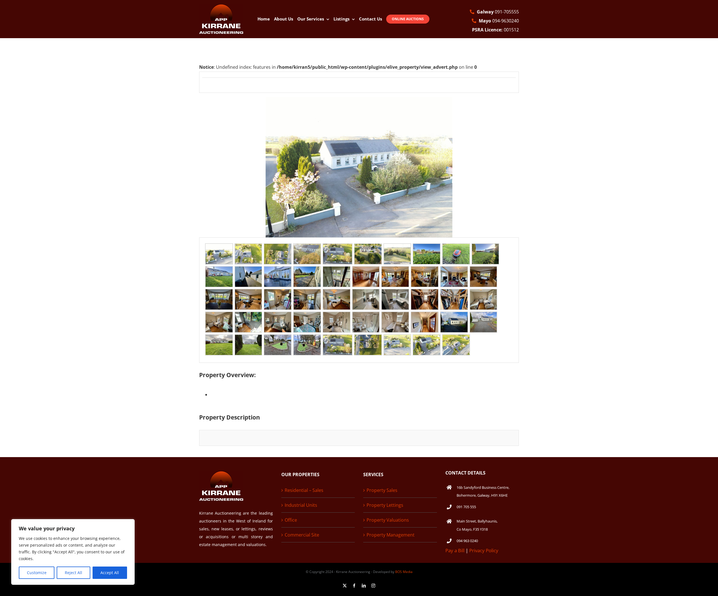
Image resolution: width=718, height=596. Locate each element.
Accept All (109, 572)
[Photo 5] (337, 248)
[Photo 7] (397, 248)
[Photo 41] (219, 339)
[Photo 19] (454, 271)
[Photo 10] (485, 248)
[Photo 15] (336, 271)
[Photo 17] (395, 271)
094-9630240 (499, 21)
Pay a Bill (454, 550)
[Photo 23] (277, 294)
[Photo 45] (337, 339)
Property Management (391, 535)
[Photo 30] (483, 294)
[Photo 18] (424, 271)
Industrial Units (301, 505)
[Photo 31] (219, 316)
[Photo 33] (277, 316)
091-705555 (498, 12)
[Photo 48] (426, 339)
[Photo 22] (248, 294)
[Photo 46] (368, 339)
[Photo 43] (277, 339)
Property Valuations (388, 520)
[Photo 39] (454, 316)
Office (291, 520)
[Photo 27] (395, 294)
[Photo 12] (248, 271)
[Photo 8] (426, 248)
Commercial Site (302, 535)
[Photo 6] (368, 248)
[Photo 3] (277, 248)
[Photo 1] (219, 248)
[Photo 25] (336, 294)
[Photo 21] (219, 294)
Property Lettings (385, 505)
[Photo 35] (336, 316)
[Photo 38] (424, 316)
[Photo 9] (456, 248)
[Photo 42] (248, 339)
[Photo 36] (366, 316)
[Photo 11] (219, 271)
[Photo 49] (456, 339)
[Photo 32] (248, 316)
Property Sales (382, 490)
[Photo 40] (483, 316)
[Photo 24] (307, 294)
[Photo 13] (277, 271)
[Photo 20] (483, 271)
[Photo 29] (454, 294)
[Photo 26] (366, 294)
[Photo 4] (307, 248)
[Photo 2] (248, 248)
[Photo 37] (395, 316)
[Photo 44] (307, 339)
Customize (37, 572)
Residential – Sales (304, 490)
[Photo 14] (307, 271)
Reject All (73, 572)
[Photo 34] (307, 316)
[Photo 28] (424, 294)
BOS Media (404, 571)
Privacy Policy (483, 550)
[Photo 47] (397, 339)
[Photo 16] (366, 271)
